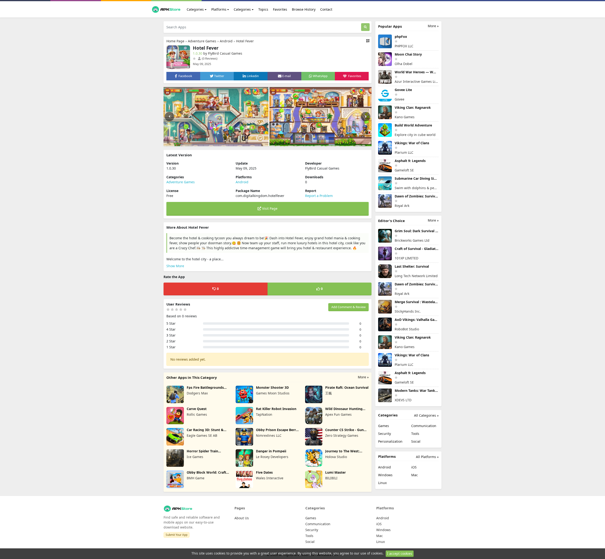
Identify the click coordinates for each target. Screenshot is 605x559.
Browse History (303, 9)
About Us (241, 518)
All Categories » (426, 415)
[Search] (365, 27)
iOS (414, 467)
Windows (385, 475)
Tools (415, 433)
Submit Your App (176, 535)
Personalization (390, 441)
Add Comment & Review (348, 307)
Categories (195, 9)
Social (415, 441)
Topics (263, 9)
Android (226, 41)
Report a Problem (319, 195)
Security (384, 433)
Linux (382, 482)
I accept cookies (399, 553)
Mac (414, 475)
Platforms (218, 9)
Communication (423, 426)
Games (383, 426)
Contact (326, 9)
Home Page (175, 41)
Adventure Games (202, 41)
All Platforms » (427, 456)
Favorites (280, 9)
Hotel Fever (245, 41)
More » (363, 377)
